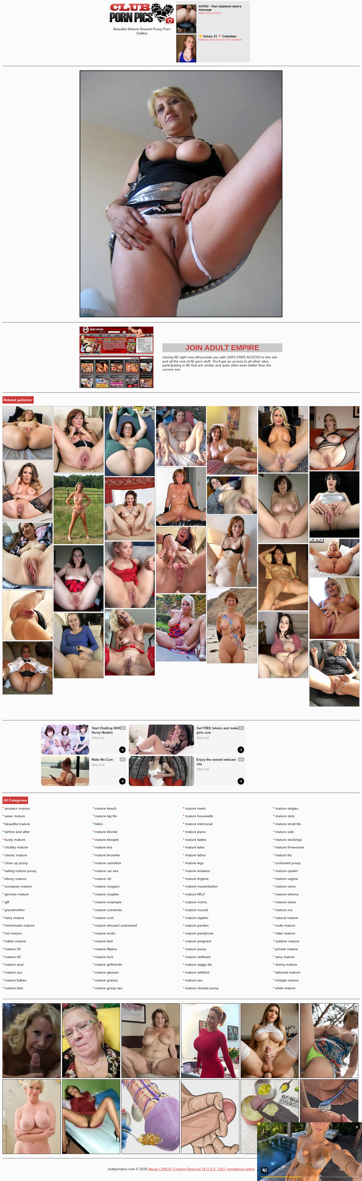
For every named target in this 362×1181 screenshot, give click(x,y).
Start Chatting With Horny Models (106, 730)
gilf (5, 902)
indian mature (14, 941)
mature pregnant (197, 941)
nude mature (284, 925)
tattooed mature (286, 972)
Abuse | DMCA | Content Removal (174, 1169)
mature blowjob (106, 840)
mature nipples (195, 918)
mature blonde (105, 832)
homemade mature (18, 925)
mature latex (194, 847)
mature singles (285, 808)
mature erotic (104, 933)
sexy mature (284, 957)
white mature (284, 988)
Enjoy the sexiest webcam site (217, 762)
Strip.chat (98, 738)
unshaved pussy (287, 863)
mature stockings (287, 840)
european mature (17, 886)
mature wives (284, 902)
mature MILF (194, 894)
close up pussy (15, 863)
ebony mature (14, 879)
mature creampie (107, 902)
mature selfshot (196, 972)
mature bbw (12, 988)
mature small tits (287, 824)
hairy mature (13, 918)
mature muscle (195, 910)
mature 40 (11, 957)
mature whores (286, 894)
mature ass (12, 972)
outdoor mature (286, 941)
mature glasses (106, 972)
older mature (284, 933)
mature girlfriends (107, 964)
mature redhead (196, 957)
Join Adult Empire (222, 348)
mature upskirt (285, 871)
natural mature (285, 918)
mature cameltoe (107, 863)
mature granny (105, 980)
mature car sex (105, 871)
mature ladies (194, 840)
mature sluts (284, 816)
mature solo (283, 832)
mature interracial (198, 824)
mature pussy (194, 949)
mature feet (103, 941)
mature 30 (11, 949)
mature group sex (107, 988)
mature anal (12, 964)
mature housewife (198, 816)
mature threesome (288, 847)
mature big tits (105, 816)
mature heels (194, 808)
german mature (15, 894)
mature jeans (194, 832)
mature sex (193, 980)
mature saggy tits (197, 964)
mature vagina (285, 879)
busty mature (13, 840)
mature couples (106, 894)
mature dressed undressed (115, 925)
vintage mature (286, 980)
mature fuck (103, 957)
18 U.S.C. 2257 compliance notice (228, 1169)
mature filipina (105, 949)
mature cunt (103, 918)
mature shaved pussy (201, 988)
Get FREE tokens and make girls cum (218, 730)
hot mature (12, 933)
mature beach (104, 808)
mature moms (195, 902)
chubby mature (15, 847)
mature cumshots (107, 910)
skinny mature (285, 964)
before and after (16, 832)
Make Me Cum (102, 759)
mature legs (193, 863)
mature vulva (284, 886)
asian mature (13, 816)
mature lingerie (196, 879)
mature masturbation (200, 886)
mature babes (14, 980)
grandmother (13, 910)
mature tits (282, 855)
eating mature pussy (19, 871)
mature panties (196, 925)
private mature (285, 949)
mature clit (102, 879)
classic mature (14, 855)
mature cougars (106, 886)
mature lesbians (196, 871)
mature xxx (283, 910)
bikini (98, 824)
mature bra (102, 847)
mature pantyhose (198, 933)
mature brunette (106, 855)
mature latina (194, 855)
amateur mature (16, 808)
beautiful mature (16, 824)
